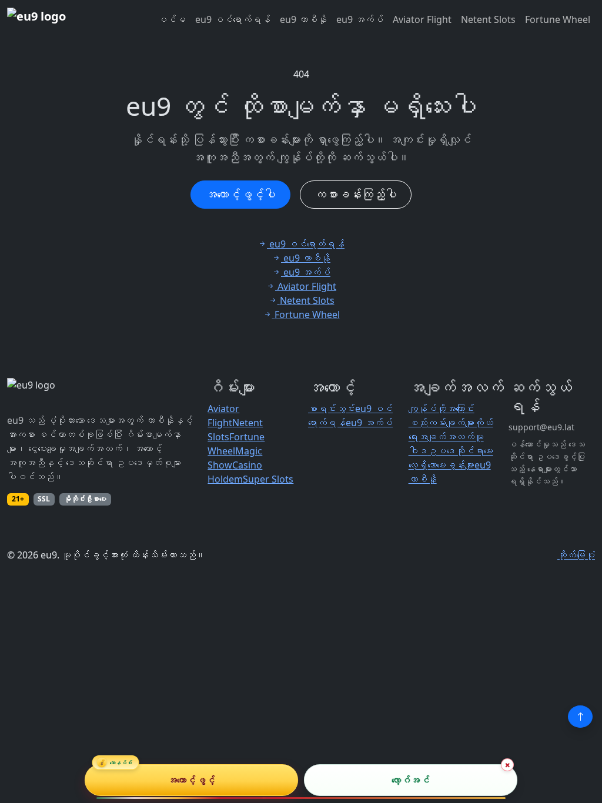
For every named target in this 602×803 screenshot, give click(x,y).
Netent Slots (488, 19)
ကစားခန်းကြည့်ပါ (356, 194)
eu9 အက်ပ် (359, 19)
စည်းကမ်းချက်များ (441, 422)
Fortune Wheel (557, 19)
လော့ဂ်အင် (411, 780)
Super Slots (268, 479)
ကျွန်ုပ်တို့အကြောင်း (441, 408)
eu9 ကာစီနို (303, 19)
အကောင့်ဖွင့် (191, 780)
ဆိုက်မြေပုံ (576, 554)
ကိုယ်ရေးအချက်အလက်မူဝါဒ (451, 436)
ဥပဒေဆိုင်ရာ (455, 450)
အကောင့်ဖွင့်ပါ (240, 194)
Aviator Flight (422, 19)
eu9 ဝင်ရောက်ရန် (232, 19)
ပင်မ (172, 19)
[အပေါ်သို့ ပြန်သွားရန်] (580, 716)
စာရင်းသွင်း (331, 408)
